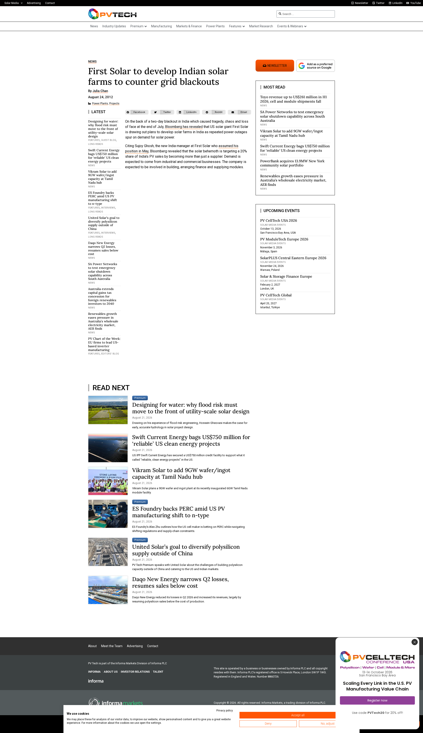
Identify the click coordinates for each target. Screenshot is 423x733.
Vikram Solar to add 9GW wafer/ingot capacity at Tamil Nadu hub (102, 177)
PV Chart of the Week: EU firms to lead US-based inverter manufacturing (104, 344)
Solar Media (11, 3)
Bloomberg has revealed (184, 127)
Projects (114, 103)
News (92, 61)
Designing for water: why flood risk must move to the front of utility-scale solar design (103, 128)
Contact (50, 3)
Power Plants (100, 103)
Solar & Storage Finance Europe (286, 276)
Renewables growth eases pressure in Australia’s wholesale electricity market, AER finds (103, 321)
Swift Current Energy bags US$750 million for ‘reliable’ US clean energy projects (104, 155)
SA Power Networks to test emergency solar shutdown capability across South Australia (102, 271)
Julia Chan (100, 91)
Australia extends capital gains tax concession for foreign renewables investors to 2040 (102, 296)
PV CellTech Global (276, 295)
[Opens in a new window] (96, 680)
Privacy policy (224, 710)
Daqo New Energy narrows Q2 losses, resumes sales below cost (103, 248)
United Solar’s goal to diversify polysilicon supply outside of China (103, 223)
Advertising (34, 3)
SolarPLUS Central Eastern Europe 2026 (293, 258)
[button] (136, 112)
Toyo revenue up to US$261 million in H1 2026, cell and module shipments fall (293, 99)
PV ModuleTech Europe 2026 (284, 239)
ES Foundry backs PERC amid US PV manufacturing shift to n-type (102, 198)
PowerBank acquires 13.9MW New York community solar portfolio (292, 163)
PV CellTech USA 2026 (278, 220)
